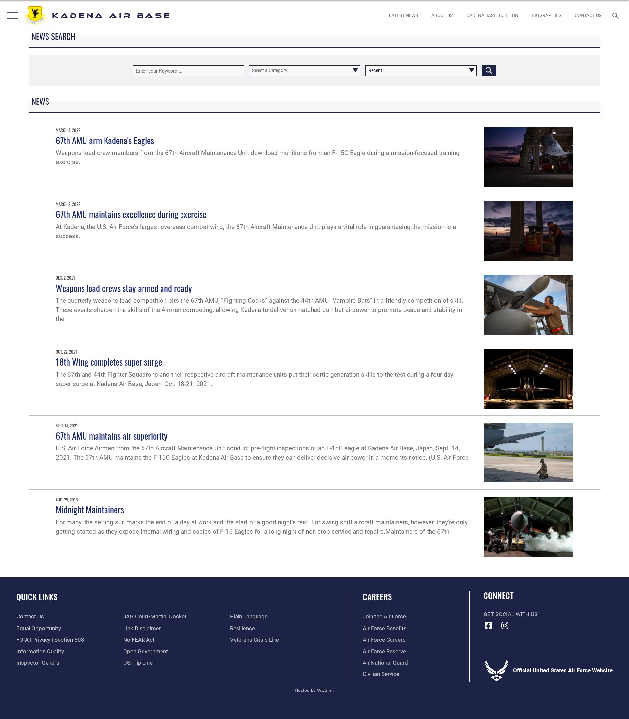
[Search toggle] (616, 15)
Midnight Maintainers (90, 509)
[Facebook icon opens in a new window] (488, 625)
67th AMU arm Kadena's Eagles (105, 140)
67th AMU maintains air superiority (112, 435)
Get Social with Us (511, 614)
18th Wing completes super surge (109, 361)
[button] (10, 15)
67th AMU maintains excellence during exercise (131, 213)
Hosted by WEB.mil (314, 690)
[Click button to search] (489, 70)
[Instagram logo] (505, 625)
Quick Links (36, 597)
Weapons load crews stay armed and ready (124, 287)
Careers (377, 597)
